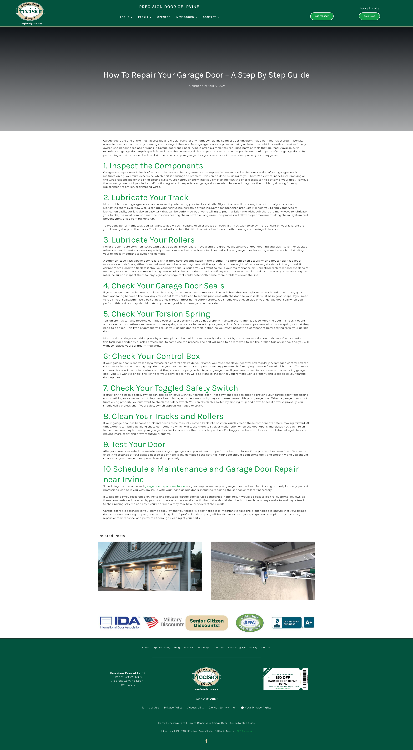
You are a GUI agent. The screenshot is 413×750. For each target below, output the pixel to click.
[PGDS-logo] (206, 668)
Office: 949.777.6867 (127, 677)
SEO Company (244, 731)
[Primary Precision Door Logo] (30, 2)
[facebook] (207, 741)
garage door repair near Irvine (165, 486)
